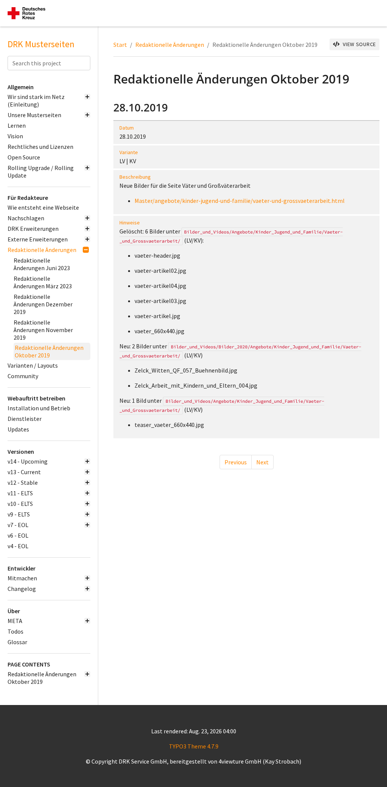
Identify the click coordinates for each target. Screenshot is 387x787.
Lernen (17, 125)
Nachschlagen (26, 218)
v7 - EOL (18, 525)
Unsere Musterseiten (34, 115)
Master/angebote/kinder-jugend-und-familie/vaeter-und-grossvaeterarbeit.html (240, 200)
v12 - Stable (23, 482)
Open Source (24, 157)
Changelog (22, 588)
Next (262, 462)
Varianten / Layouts (33, 365)
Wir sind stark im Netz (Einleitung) (36, 100)
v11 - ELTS (20, 493)
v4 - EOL (18, 546)
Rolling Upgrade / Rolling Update (41, 171)
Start (120, 44)
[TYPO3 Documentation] (26, 13)
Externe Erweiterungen (38, 239)
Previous (235, 462)
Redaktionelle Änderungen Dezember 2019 (43, 304)
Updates (18, 429)
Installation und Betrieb (39, 408)
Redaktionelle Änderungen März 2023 (43, 282)
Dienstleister (25, 418)
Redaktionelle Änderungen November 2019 (43, 330)
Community (23, 376)
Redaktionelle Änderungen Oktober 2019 (49, 351)
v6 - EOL (18, 535)
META (15, 621)
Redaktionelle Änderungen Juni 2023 (42, 264)
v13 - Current (24, 472)
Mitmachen (22, 578)
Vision (15, 136)
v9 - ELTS (19, 514)
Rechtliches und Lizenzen (40, 146)
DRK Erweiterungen (33, 228)
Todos (15, 631)
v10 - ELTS (20, 503)
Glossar (17, 642)
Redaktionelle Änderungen (42, 250)
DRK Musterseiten (41, 44)
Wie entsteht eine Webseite (43, 207)
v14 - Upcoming (28, 461)
